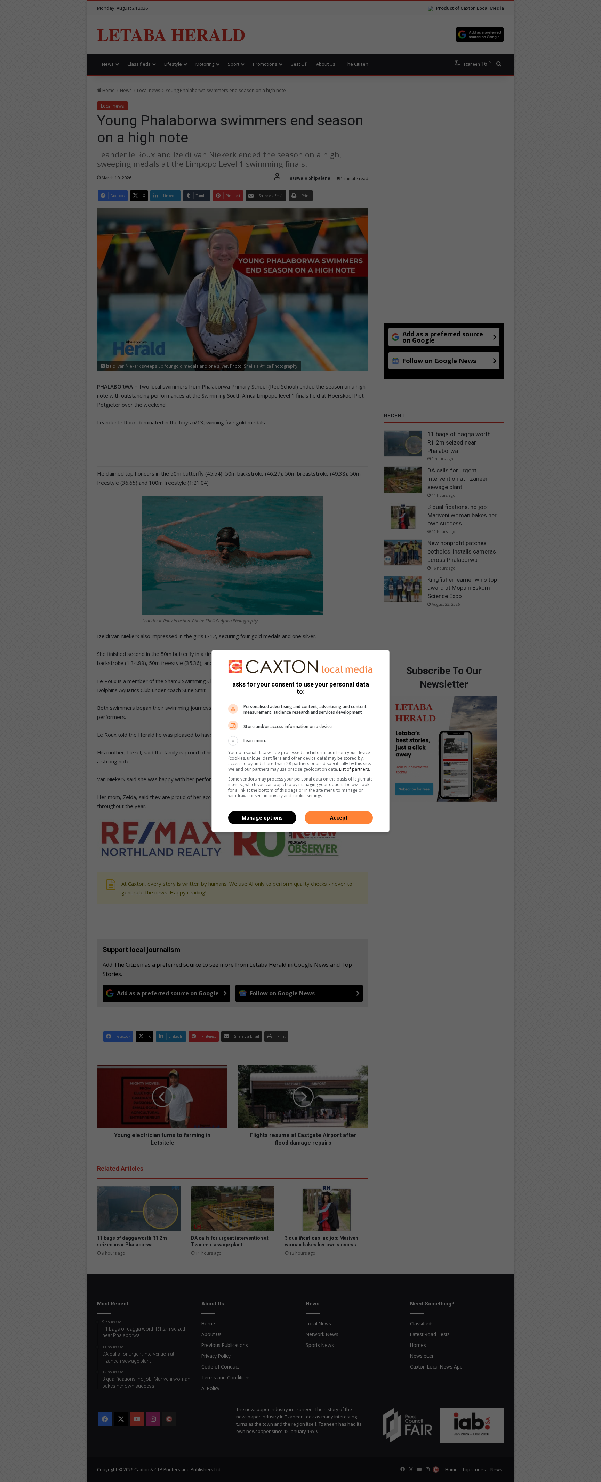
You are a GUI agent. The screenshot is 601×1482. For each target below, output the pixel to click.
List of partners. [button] (354, 769)
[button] (300, 741)
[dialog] (300, 741)
